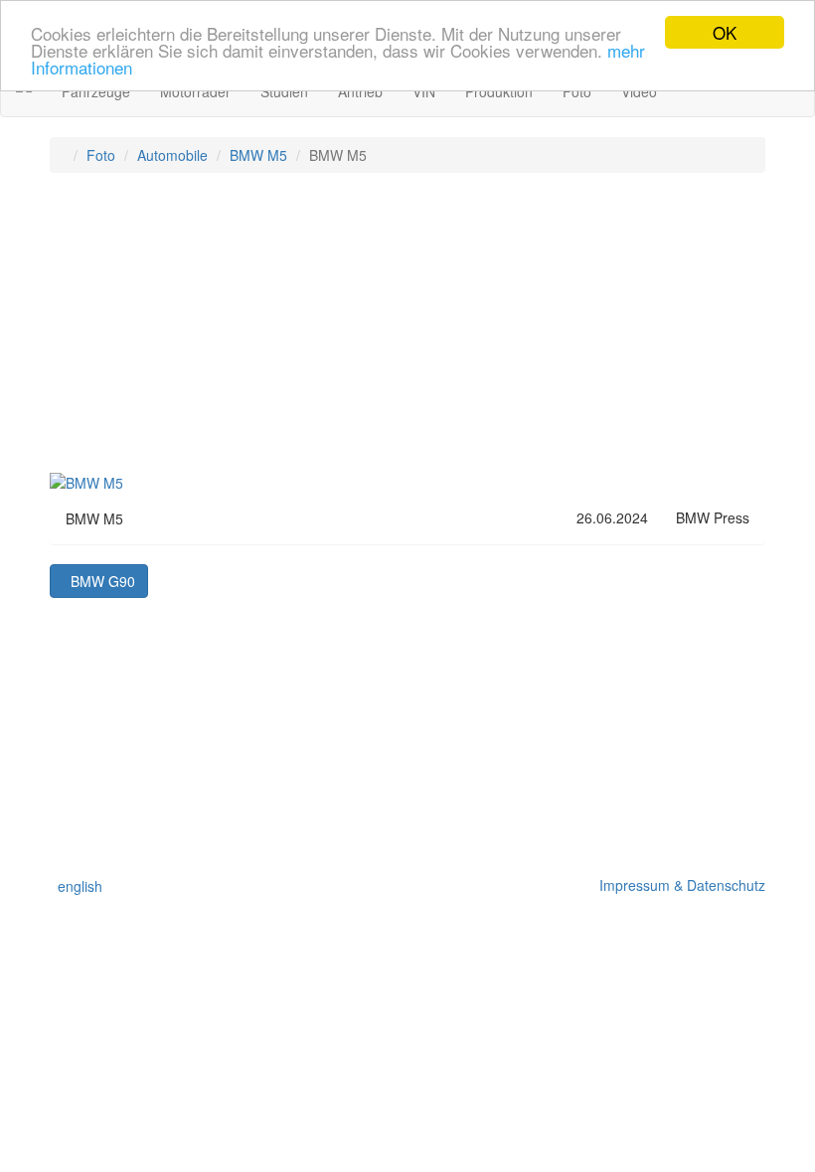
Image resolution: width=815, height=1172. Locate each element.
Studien (284, 91)
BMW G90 (99, 581)
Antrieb (360, 91)
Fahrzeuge (96, 91)
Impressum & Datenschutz (678, 885)
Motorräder (195, 91)
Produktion (499, 91)
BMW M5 (258, 155)
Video (639, 91)
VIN (423, 91)
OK (724, 32)
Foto (577, 91)
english (76, 886)
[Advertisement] (407, 332)
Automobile (172, 155)
